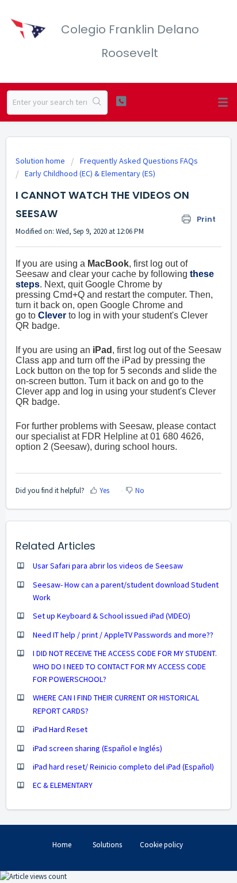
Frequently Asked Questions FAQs (139, 161)
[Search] (97, 102)
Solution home (41, 161)
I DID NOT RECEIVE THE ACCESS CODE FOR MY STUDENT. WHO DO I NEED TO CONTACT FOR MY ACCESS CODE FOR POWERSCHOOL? (125, 666)
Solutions (107, 845)
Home (61, 845)
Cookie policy (161, 845)
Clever (52, 315)
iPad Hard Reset (60, 729)
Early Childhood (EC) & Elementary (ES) (90, 173)
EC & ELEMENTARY (63, 785)
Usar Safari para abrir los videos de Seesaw (108, 565)
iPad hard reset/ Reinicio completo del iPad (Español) (123, 766)
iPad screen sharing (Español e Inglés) (97, 748)
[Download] (97, 439)
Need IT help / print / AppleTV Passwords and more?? (123, 635)
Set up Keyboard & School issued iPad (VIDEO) (111, 616)
